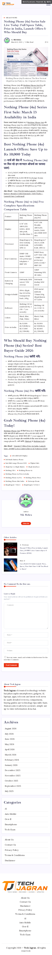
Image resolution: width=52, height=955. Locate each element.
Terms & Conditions (15, 855)
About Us (9, 839)
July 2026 (9, 734)
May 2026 (9, 744)
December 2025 (12, 770)
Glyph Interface (33, 467)
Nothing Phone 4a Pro (13, 478)
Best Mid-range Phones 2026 (16, 463)
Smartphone (11, 824)
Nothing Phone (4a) (36, 122)
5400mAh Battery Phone (14, 460)
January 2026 (11, 765)
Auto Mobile (10, 814)
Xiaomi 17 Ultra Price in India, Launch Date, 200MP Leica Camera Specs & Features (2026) (34, 550)
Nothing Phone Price (33, 478)
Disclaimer (10, 860)
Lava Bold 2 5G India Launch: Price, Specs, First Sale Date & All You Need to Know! (34, 566)
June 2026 (10, 739)
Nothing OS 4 (10, 470)
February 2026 (12, 760)
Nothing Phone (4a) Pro (33, 85)
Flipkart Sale (34, 463)
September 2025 (13, 786)
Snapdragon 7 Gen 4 (12, 485)
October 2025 (11, 780)
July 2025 (9, 791)
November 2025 (12, 775)
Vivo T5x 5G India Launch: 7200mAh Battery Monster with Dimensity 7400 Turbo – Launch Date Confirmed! (24, 193)
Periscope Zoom (33, 481)
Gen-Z (8, 819)
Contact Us (10, 845)
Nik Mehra (17, 40)
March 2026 (10, 754)
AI (6, 808)
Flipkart (28, 441)
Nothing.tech (39, 441)
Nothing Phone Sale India (14, 481)
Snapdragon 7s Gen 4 (32, 485)
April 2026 (10, 749)
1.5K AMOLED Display (19, 456)
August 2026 (10, 728)
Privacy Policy (12, 850)
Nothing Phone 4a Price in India (17, 474)
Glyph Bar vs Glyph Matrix (15, 467)
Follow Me (26, 523)
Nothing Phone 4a (25, 470)
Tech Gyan (10, 829)
